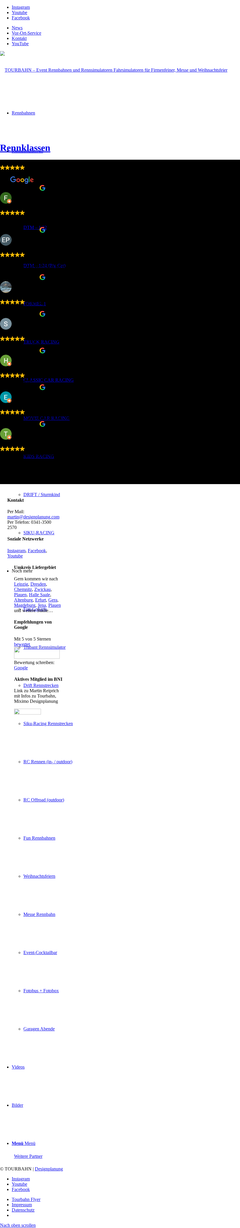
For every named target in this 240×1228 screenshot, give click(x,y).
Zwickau (42, 589)
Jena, (42, 605)
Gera (52, 599)
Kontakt (19, 38)
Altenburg (23, 599)
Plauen (20, 594)
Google (21, 667)
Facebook (37, 550)
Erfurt (40, 599)
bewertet (22, 644)
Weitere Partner (28, 1156)
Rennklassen (25, 147)
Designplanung (49, 1168)
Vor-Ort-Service (26, 33)
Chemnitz (23, 589)
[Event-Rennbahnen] (113, 70)
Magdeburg (24, 605)
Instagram (16, 550)
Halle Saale (39, 594)
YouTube (20, 43)
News (17, 27)
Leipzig (21, 584)
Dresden (38, 584)
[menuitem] (126, 28)
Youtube (15, 555)
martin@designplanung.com (33, 516)
